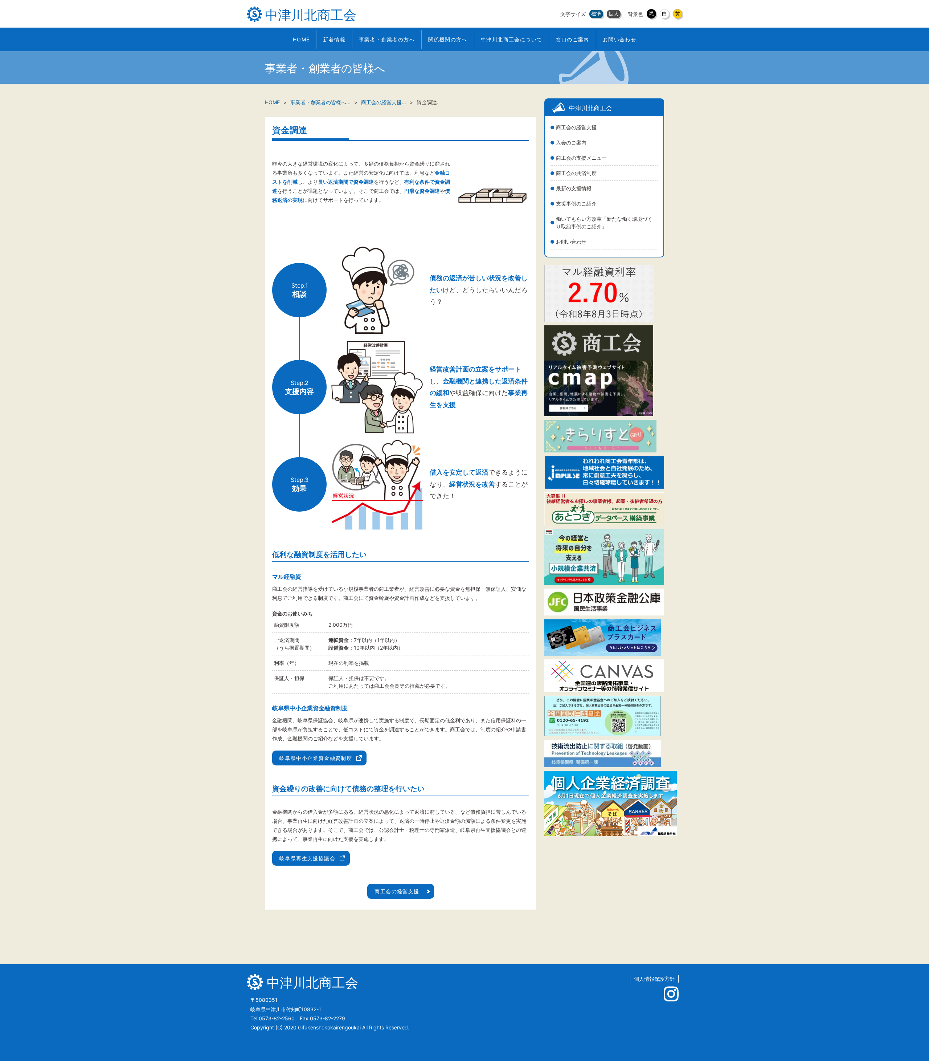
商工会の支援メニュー (581, 158)
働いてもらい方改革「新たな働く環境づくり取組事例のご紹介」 (604, 222)
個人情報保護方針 (654, 979)
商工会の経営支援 (576, 127)
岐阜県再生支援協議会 (307, 858)
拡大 (614, 14)
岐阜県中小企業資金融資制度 (315, 758)
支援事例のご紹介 (576, 203)
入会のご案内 (571, 142)
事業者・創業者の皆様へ (318, 102)
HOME (272, 102)
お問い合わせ (571, 242)
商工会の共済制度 (576, 173)
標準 (596, 14)
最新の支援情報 (574, 188)
